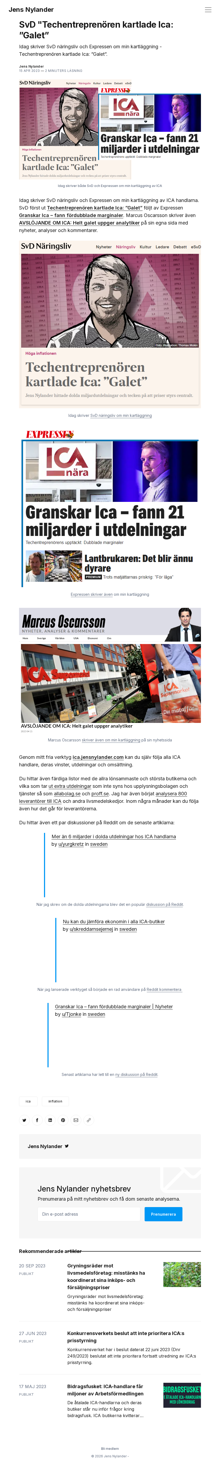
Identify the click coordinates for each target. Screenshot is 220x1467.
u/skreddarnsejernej (91, 929)
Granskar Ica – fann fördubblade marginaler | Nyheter (114, 1006)
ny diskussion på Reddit (136, 1074)
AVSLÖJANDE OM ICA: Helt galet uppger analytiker (79, 223)
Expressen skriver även (92, 594)
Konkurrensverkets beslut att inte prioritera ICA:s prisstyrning (125, 1336)
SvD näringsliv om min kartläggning (121, 415)
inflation (56, 1101)
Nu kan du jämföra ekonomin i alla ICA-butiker (114, 921)
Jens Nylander (31, 9)
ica (28, 1101)
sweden (99, 844)
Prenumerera (163, 1214)
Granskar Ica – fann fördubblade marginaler (71, 215)
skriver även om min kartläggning (111, 740)
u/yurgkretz (71, 844)
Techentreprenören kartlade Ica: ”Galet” (94, 208)
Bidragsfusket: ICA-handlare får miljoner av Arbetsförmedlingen (105, 1390)
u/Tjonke (71, 1014)
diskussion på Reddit (164, 904)
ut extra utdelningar (70, 786)
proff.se (100, 793)
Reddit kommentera (164, 989)
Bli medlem (110, 1449)
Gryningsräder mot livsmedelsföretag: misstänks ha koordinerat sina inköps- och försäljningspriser (106, 1276)
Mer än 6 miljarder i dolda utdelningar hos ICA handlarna (114, 836)
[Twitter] (67, 1146)
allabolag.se (67, 793)
